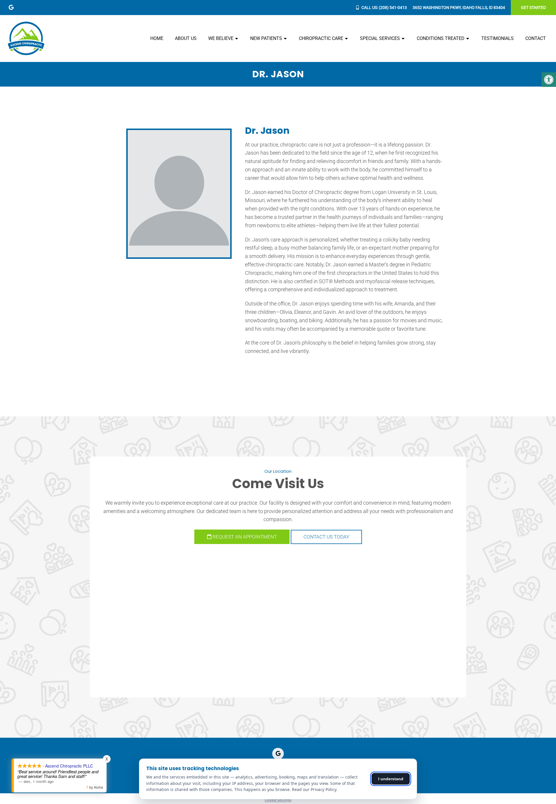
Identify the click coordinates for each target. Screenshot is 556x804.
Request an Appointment (244, 537)
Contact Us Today (326, 537)
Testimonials (497, 38)
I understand (390, 778)
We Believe (220, 38)
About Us (186, 38)
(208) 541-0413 (393, 7)
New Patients (266, 38)
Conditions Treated (440, 38)
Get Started (533, 7)
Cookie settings (278, 799)
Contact (535, 38)
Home (156, 38)
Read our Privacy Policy (314, 789)
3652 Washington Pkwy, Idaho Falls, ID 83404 (459, 7)
